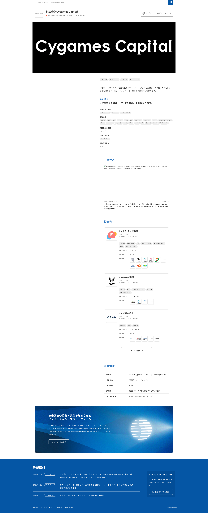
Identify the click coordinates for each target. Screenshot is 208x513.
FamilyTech (131, 244)
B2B (126, 120)
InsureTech (138, 120)
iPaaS (102, 123)
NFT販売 (149, 290)
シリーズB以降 (125, 113)
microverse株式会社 (127, 277)
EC (114, 120)
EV (131, 120)
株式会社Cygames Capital (62, 11)
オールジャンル (134, 80)
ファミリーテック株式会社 (129, 231)
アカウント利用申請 (59, 442)
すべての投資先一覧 (136, 351)
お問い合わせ (69, 508)
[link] (136, 187)
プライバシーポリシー (47, 508)
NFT (128, 290)
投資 (129, 326)
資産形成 (122, 326)
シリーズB (124, 80)
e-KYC (155, 120)
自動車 (103, 120)
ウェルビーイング (131, 247)
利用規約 (35, 508)
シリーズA (104, 80)
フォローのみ (105, 139)
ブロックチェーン (125, 293)
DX (138, 244)
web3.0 (122, 290)
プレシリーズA (114, 80)
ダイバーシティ (146, 244)
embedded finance (165, 120)
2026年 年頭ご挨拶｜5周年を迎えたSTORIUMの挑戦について (85, 495)
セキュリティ (128, 123)
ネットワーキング (151, 123)
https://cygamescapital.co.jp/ (140, 396)
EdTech (120, 120)
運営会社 (59, 508)
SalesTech (147, 120)
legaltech (110, 123)
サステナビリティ (159, 244)
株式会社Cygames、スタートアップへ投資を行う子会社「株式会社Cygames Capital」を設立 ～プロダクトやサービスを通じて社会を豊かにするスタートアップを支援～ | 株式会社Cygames (136, 206)
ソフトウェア (139, 123)
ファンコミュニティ (138, 290)
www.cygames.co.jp (110, 201)
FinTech (122, 244)
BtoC (109, 120)
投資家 (46, 2)
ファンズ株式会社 (126, 313)
